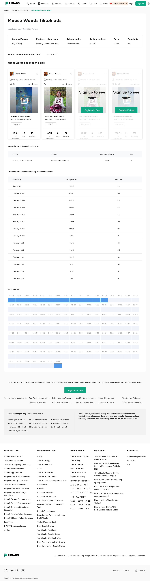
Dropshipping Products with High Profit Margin (51, 516)
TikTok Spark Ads (44, 464)
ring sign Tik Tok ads (15, 423)
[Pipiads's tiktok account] (17, 570)
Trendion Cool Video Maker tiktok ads (134, 398)
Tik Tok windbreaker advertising (39, 419)
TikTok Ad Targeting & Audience (17, 464)
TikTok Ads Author (78, 472)
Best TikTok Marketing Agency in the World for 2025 (108, 488)
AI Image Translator (45, 492)
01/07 (88, 508)
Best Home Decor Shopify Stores (51, 546)
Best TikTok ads (77, 468)
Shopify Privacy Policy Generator (18, 499)
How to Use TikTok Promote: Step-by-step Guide (108, 481)
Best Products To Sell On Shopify (51, 542)
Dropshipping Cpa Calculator (16, 480)
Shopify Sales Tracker (13, 456)
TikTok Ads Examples (79, 456)
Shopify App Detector (13, 472)
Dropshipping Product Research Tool (50, 505)
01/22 (88, 500)
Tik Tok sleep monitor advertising (60, 423)
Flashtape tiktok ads (106, 402)
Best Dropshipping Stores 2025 (50, 500)
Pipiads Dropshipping (46, 511)
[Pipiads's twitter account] (12, 570)
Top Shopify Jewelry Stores (48, 534)
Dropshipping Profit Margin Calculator (15, 494)
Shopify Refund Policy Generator (18, 503)
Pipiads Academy (77, 476)
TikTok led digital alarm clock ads (18, 430)
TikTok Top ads (76, 464)
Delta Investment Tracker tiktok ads (64, 398)
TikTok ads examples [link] (20, 10)
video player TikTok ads (16, 419)
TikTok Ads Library (45, 472)
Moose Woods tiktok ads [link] (41, 10)
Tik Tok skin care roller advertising (39, 423)
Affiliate (7, 530)
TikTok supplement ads (59, 427)
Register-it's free (92, 110)
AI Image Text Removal (46, 496)
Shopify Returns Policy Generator (18, 514)
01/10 (88, 504)
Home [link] (6, 10)
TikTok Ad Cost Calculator (15, 484)
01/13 (80, 504)
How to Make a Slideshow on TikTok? (106, 501)
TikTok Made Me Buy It (46, 522)
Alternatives (42, 484)
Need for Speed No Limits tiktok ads (87, 398)
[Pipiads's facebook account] (6, 570)
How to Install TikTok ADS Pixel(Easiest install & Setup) (106, 508)
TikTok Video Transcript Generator (51, 480)
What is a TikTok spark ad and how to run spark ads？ (108, 494)
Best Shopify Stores (45, 526)
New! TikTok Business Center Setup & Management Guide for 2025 (107, 466)
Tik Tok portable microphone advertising (60, 419)
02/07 (72, 500)
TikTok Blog (75, 460)
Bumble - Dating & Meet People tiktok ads (87, 402)
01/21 (72, 504)
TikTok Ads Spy (43, 460)
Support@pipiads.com (136, 456)
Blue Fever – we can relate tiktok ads (40, 398)
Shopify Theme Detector (14, 468)
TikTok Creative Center (46, 476)
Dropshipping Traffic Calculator (17, 476)
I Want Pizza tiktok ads (37, 402)
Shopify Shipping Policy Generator (18, 518)
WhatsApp (131, 460)
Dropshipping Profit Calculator (16, 488)
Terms (126, 570)
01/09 (72, 508)
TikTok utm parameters (13, 460)
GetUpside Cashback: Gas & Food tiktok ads (64, 402)
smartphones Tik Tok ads (17, 427)
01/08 (80, 508)
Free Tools (8, 522)
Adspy (40, 456)
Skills (39, 468)
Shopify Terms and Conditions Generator (16, 508)
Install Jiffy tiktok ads (106, 398)
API (128, 464)
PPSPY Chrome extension (15, 526)
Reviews (41, 488)
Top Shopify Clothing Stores (49, 538)
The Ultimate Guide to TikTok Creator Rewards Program (106, 474)
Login (131, 3)
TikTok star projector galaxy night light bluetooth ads (39, 427)
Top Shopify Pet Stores (46, 530)
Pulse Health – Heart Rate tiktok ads (134, 402)
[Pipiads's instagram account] (23, 570)
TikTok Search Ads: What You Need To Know (106, 458)
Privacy (116, 570)
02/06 (80, 500)
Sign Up (141, 3)
